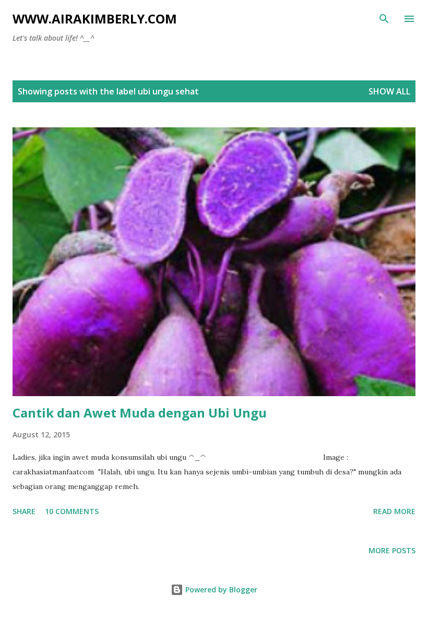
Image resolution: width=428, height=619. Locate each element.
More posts (391, 550)
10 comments (72, 511)
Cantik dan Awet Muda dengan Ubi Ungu (140, 412)
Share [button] (24, 511)
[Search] (384, 19)
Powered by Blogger (220, 589)
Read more (394, 511)
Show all (389, 91)
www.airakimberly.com (95, 18)
